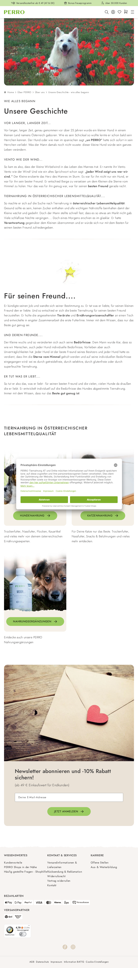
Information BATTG (74, 961)
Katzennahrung (100, 515)
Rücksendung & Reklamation (64, 872)
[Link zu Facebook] (65, 946)
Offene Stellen (100, 863)
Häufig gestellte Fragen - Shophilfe (25, 872)
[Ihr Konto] (113, 12)
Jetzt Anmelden (66, 811)
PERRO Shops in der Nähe (20, 867)
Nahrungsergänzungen (32, 621)
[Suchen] (107, 12)
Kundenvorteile (13, 863)
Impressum (56, 961)
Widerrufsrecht (56, 876)
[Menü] (132, 12)
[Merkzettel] (119, 12)
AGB (31, 961)
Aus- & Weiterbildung (104, 867)
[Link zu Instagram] (73, 946)
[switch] (22, 934)
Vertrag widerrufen (58, 881)
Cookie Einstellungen (97, 961)
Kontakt (51, 885)
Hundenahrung (32, 515)
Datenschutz (42, 961)
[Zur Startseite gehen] (14, 12)
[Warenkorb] (126, 11)
